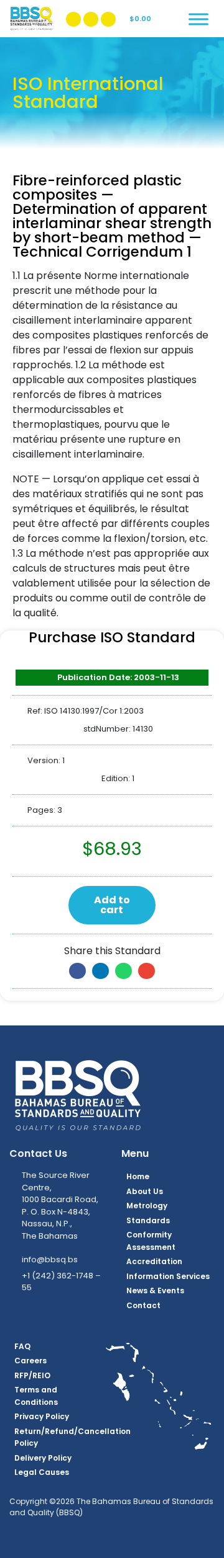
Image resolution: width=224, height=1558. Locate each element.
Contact (143, 1305)
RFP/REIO (32, 1375)
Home (137, 1176)
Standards (148, 1220)
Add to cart (112, 905)
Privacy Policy (41, 1416)
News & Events (155, 1290)
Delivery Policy (43, 1458)
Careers (30, 1360)
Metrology (146, 1205)
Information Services (168, 1276)
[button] (77, 971)
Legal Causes (41, 1472)
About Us (144, 1191)
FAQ (22, 1346)
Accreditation (154, 1261)
